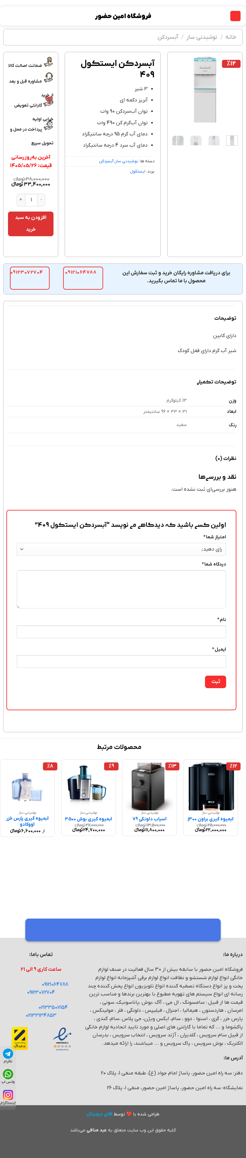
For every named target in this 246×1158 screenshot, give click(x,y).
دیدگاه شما (214, 564)
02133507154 (53, 1007)
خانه (231, 37)
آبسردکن (168, 37)
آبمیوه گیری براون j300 (211, 819)
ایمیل (219, 650)
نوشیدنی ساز (201, 37)
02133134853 (41, 1015)
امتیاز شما (214, 537)
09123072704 (41, 992)
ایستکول (137, 171)
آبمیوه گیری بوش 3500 (88, 819)
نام (221, 620)
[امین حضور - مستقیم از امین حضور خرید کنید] (123, 16)
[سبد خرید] (8, 16)
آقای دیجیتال (99, 1114)
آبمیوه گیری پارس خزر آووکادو (27, 822)
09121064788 (55, 984)
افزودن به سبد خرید (31, 223)
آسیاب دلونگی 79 (150, 819)
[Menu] (235, 16)
